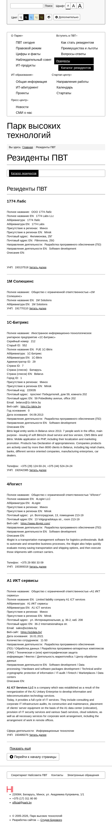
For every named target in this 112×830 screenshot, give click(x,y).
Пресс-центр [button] (19, 100)
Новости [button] (22, 107)
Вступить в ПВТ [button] (66, 35)
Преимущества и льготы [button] (79, 48)
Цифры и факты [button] (28, 54)
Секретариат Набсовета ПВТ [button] (29, 775)
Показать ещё (20, 748)
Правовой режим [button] (28, 48)
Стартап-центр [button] (61, 74)
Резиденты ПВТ (46, 147)
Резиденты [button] (63, 60)
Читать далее (37, 267)
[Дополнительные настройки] (49, 17)
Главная (27, 147)
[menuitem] (31, 50)
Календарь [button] (65, 87)
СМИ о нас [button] (24, 112)
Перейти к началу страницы (34, 757)
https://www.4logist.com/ (35, 523)
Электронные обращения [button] (83, 775)
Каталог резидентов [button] (76, 68)
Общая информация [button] (31, 81)
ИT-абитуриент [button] (27, 87)
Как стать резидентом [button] (77, 42)
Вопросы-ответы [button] (73, 54)
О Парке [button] (16, 35)
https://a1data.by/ (31, 632)
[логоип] (16, 789)
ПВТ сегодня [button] (25, 42)
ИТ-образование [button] (21, 74)
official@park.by (22, 802)
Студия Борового (51, 819)
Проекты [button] (22, 93)
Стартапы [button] (64, 93)
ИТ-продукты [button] (25, 65)
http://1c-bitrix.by (31, 406)
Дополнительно (68, 17)
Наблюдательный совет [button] (33, 59)
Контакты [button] (57, 775)
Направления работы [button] (73, 81)
